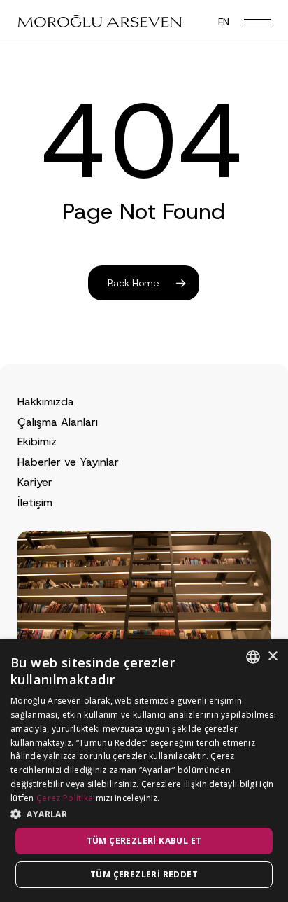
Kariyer (34, 482)
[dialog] (144, 770)
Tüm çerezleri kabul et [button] (144, 841)
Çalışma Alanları (57, 422)
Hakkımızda (45, 401)
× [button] (272, 656)
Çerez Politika (64, 798)
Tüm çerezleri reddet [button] (144, 874)
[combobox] (253, 657)
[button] (257, 21)
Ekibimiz (37, 441)
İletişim (34, 502)
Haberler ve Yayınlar (68, 462)
